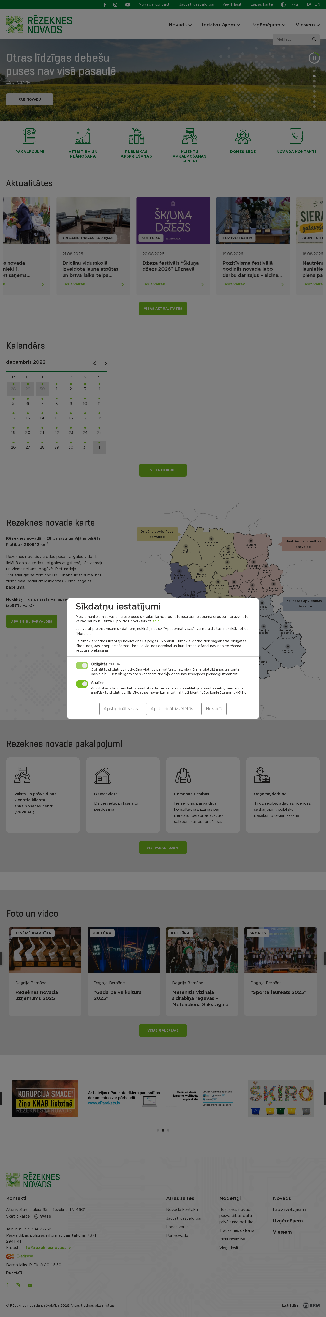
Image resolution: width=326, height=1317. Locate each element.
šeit (156, 621)
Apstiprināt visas (121, 709)
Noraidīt (214, 709)
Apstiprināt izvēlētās (172, 709)
